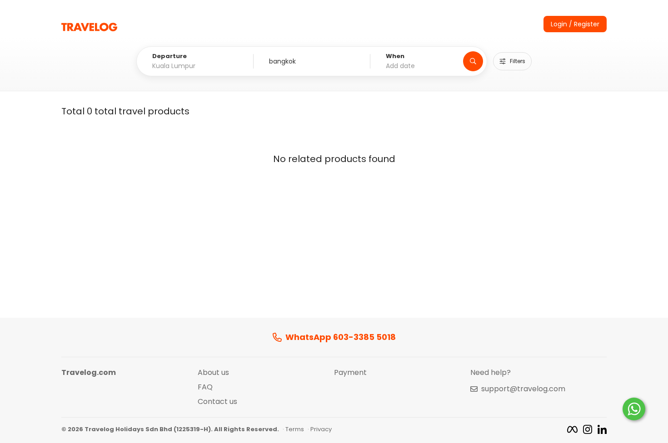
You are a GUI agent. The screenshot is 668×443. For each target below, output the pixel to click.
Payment (350, 372)
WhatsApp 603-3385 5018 (340, 337)
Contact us (217, 401)
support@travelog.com (523, 389)
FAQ (205, 387)
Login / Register (575, 24)
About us (213, 372)
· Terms (293, 429)
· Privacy (320, 429)
